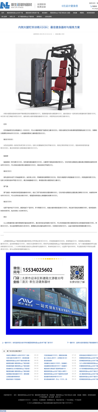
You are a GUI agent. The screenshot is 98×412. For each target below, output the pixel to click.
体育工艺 (12, 16)
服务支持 (92, 3)
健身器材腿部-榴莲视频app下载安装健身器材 (18, 366)
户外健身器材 (43, 397)
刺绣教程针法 (51, 400)
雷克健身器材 (48, 360)
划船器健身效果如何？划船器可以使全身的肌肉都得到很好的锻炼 (56, 366)
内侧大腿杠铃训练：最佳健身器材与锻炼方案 (18, 358)
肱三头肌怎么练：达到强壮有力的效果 (56, 358)
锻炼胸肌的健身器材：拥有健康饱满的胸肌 (18, 374)
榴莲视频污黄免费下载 (32, 13)
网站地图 (3, 411)
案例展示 (39, 16)
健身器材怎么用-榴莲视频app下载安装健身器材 (18, 368)
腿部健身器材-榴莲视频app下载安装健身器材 (18, 363)
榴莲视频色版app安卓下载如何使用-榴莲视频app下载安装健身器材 (18, 360)
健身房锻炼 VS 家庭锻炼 (13, 379)
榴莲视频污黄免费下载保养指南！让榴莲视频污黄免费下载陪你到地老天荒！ (56, 368)
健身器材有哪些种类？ (53, 376)
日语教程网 (42, 400)
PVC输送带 (78, 400)
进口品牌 (4, 16)
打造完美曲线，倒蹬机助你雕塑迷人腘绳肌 (56, 355)
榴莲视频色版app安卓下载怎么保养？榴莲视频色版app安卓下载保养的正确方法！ (56, 371)
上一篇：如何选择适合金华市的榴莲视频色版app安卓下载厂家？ (28, 342)
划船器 (75, 13)
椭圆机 (82, 13)
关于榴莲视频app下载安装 (26, 16)
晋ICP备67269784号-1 (66, 403)
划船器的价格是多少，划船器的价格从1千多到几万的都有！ (56, 363)
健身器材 (44, 13)
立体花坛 (35, 400)
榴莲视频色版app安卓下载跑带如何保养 (56, 374)
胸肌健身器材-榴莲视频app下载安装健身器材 (18, 371)
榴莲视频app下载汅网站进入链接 (60, 13)
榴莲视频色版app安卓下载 (15, 13)
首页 (2, 13)
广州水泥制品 (69, 400)
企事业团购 (48, 16)
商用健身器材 (91, 13)
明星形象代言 (60, 400)
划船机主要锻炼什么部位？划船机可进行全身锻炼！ (18, 355)
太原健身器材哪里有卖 (13, 376)
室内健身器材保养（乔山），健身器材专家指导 (56, 379)
